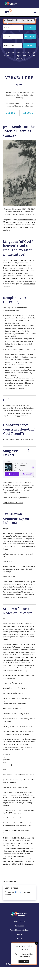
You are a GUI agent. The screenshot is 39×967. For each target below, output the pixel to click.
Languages (19, 926)
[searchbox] (13, 46)
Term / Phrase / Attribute (19, 930)
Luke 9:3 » (27, 112)
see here (23, 498)
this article (29, 225)
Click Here (24, 961)
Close (36, 943)
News (19, 939)
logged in (19, 892)
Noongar (8, 315)
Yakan (7, 339)
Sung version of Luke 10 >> (13, 503)
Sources (19, 934)
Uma (7, 326)
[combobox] (12, 45)
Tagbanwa (9, 378)
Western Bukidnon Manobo (15, 349)
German (11, 260)
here (8, 230)
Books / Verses (19, 921)
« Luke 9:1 (11, 112)
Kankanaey (9, 367)
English (5, 493)
